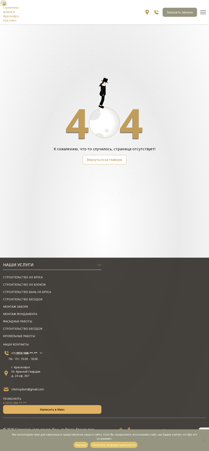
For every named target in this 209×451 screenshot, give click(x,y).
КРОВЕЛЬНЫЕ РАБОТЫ (19, 336)
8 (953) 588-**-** (15, 403)
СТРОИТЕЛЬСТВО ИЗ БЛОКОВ (24, 284)
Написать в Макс (52, 409)
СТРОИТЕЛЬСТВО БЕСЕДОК (22, 299)
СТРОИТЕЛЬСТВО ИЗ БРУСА (23, 277)
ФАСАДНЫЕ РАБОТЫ (17, 321)
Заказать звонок (180, 12)
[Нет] (204, 440)
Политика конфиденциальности (114, 445)
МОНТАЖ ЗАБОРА (15, 306)
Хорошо (81, 445)
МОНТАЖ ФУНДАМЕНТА (20, 314)
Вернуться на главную (104, 159)
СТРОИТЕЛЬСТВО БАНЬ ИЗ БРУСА (27, 292)
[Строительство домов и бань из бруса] (11, 12)
